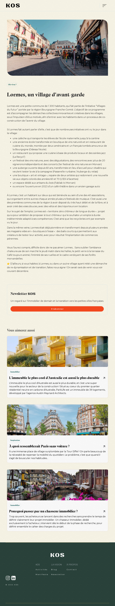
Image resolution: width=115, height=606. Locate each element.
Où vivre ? (12, 84)
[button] (103, 5)
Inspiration (15, 440)
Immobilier (15, 372)
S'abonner (57, 309)
